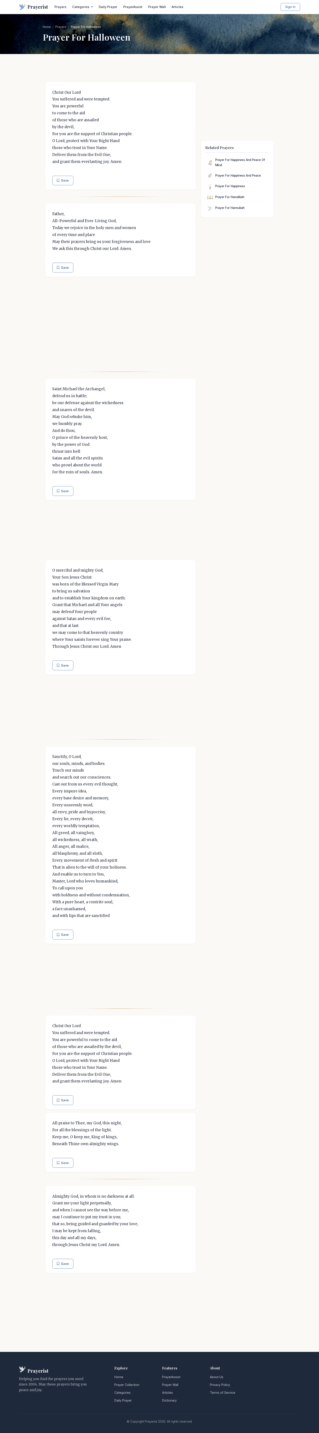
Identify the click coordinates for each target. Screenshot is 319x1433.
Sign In (290, 7)
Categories (122, 1392)
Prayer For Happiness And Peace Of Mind (240, 162)
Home (47, 27)
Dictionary (169, 1400)
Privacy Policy (220, 1385)
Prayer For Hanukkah (229, 197)
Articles (177, 7)
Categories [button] (81, 7)
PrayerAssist (132, 7)
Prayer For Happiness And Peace (238, 175)
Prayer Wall (157, 7)
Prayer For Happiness (230, 186)
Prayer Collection (126, 1385)
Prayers (60, 7)
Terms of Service (222, 1392)
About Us (216, 1377)
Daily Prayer (108, 7)
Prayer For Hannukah (230, 208)
